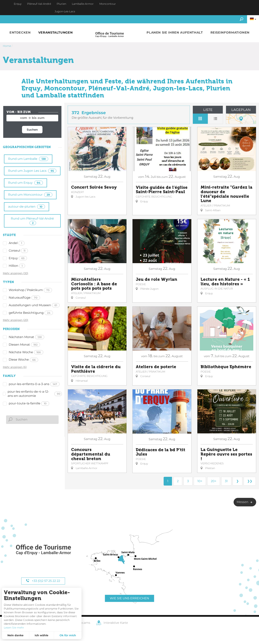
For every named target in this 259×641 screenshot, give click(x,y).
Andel (15, 243)
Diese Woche (22, 359)
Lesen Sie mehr (14, 627)
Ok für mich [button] (68, 635)
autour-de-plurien (25, 206)
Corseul (17, 250)
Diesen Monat (23, 344)
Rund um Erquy (24, 182)
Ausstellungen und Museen (33, 305)
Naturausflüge (23, 297)
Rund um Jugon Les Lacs (31, 171)
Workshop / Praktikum (29, 290)
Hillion (16, 266)
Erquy (16, 258)
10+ (199, 481)
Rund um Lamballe (27, 159)
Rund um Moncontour (29, 194)
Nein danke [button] (15, 635)
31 (226, 481)
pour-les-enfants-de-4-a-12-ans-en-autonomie (34, 394)
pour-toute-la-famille (28, 403)
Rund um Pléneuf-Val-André (32, 220)
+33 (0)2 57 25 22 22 (45, 581)
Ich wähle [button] (41, 635)
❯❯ (249, 481)
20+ (213, 481)
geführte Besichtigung (29, 313)
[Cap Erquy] (43, 550)
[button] (20, 33)
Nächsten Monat (25, 337)
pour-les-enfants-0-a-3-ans (33, 384)
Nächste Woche (25, 352)
